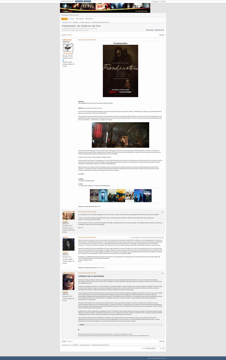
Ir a (142, 348)
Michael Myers (69, 273)
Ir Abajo (64, 35)
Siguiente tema (159, 30)
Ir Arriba (64, 341)
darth (66, 237)
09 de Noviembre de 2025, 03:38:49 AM (87, 39)
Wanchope (68, 40)
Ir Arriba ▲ (163, 358)
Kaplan (99, 206)
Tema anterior (150, 30)
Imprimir (161, 35)
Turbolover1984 (69, 212)
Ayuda (149, 358)
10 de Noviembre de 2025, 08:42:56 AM (87, 237)
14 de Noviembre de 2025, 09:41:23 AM (87, 273)
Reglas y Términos (156, 358)
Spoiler (82, 324)
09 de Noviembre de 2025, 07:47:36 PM (87, 211)
